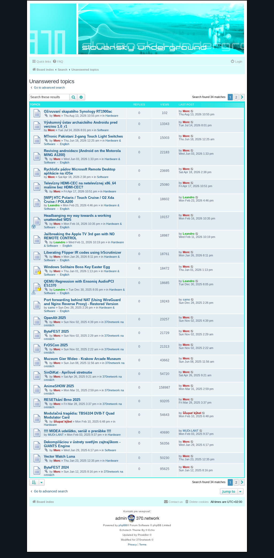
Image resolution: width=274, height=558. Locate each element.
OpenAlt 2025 (55, 318)
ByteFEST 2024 (56, 467)
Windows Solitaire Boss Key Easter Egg (77, 267)
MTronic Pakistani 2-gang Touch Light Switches (83, 136)
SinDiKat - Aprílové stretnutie (68, 372)
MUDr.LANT (56, 434)
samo (51, 307)
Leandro (54, 205)
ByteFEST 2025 (56, 331)
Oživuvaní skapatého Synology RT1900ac (78, 111)
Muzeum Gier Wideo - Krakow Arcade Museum (82, 359)
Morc (57, 115)
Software (103, 130)
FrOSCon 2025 (56, 345)
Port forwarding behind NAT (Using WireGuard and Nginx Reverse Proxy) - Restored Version (82, 302)
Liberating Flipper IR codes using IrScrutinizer (82, 252)
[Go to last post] (192, 111)
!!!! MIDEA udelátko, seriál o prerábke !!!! (77, 431)
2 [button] (236, 97)
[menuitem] (57, 61)
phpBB (123, 525)
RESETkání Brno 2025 (62, 400)
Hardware (111, 115)
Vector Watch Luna (59, 456)
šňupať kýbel (63, 421)
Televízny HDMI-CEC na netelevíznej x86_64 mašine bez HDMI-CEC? (80, 185)
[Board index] (137, 29)
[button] (242, 97)
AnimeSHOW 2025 (59, 386)
